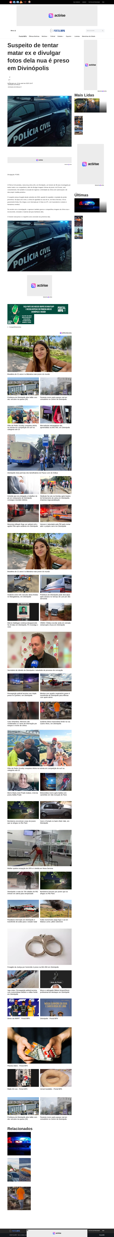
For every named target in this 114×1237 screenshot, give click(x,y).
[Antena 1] (25, 2)
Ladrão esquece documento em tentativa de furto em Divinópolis (38, 1157)
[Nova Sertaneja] (17, 2)
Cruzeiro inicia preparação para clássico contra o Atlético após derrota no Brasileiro (93, 228)
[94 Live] (10, 2)
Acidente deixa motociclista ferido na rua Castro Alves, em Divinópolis (94, 121)
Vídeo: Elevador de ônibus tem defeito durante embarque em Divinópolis (92, 118)
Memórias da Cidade (88, 36)
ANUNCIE (84, 2)
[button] (47, 36)
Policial (52, 36)
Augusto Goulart (16, 79)
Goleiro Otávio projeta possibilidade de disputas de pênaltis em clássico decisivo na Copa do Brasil (94, 218)
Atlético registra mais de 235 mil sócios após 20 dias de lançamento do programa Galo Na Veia (94, 223)
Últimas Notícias (34, 36)
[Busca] (103, 30)
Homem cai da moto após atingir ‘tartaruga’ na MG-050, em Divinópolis (94, 126)
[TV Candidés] (29, 2)
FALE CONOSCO (76, 2)
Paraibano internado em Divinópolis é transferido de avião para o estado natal (94, 132)
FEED (103, 2)
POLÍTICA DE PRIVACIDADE (94, 2)
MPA (8, 40)
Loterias (77, 36)
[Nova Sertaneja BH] (14, 2)
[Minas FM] (21, 2)
